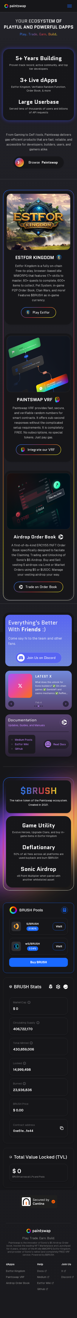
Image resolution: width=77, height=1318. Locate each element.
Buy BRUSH (38, 962)
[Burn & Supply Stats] (65, 987)
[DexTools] (58, 987)
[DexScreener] (50, 987)
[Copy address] (61, 1128)
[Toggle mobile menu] (70, 6)
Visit (59, 926)
